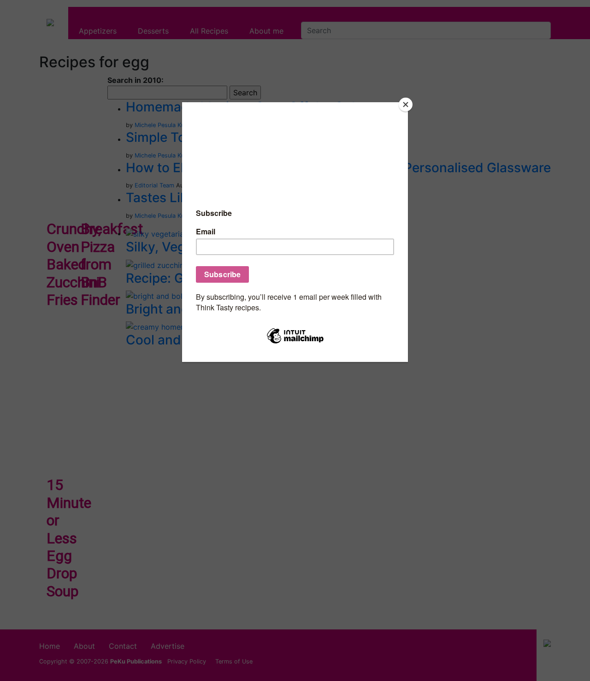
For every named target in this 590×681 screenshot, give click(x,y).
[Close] (406, 104)
